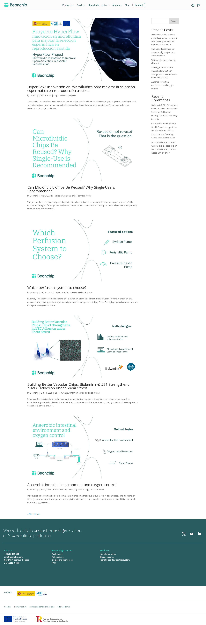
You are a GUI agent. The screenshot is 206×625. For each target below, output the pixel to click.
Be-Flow (58, 392)
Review (73, 292)
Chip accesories (107, 557)
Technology (57, 554)
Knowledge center (97, 5)
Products (66, 5)
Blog (127, 5)
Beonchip (34, 95)
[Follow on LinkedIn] (199, 534)
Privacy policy (20, 607)
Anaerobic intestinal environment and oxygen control (71, 484)
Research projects (68, 95)
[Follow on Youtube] (191, 534)
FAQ (54, 563)
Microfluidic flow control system (115, 560)
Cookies (7, 607)
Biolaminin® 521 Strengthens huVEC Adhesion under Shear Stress (164, 108)
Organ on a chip (68, 195)
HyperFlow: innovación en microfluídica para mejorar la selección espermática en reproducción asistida (81, 88)
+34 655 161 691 (11, 554)
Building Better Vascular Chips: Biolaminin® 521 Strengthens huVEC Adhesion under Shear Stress (78, 386)
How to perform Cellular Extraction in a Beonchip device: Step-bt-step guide (163, 134)
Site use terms (63, 607)
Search (174, 21)
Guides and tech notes (62, 560)
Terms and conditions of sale (42, 607)
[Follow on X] (183, 534)
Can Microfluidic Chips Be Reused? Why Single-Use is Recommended (71, 189)
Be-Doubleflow (60, 489)
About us (116, 5)
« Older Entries (33, 514)
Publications (57, 557)
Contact (139, 5)
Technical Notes (84, 195)
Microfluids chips (108, 554)
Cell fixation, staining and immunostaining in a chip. (164, 115)
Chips (56, 95)
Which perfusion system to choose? (56, 287)
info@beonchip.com (13, 557)
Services (81, 5)
